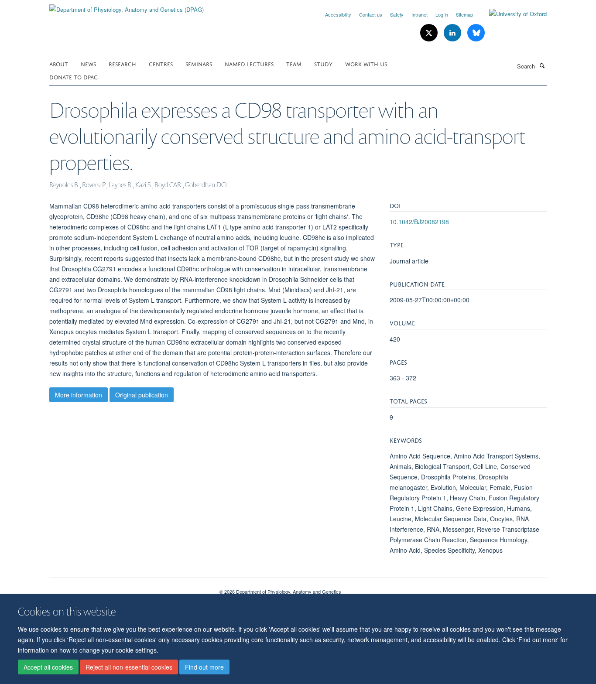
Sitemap (464, 14)
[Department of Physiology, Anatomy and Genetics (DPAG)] (126, 6)
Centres (161, 63)
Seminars (198, 63)
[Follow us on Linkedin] (453, 33)
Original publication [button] (141, 394)
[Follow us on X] (429, 33)
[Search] (542, 65)
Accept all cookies (48, 667)
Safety (397, 14)
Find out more (204, 667)
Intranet (419, 14)
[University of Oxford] (511, 14)
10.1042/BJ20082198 (419, 221)
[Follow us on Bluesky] (476, 33)
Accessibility (338, 14)
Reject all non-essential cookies (129, 667)
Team (293, 63)
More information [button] (78, 394)
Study (323, 63)
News (88, 63)
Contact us (370, 14)
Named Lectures (249, 63)
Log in (441, 14)
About (58, 63)
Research (122, 63)
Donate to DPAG (73, 76)
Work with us (366, 63)
